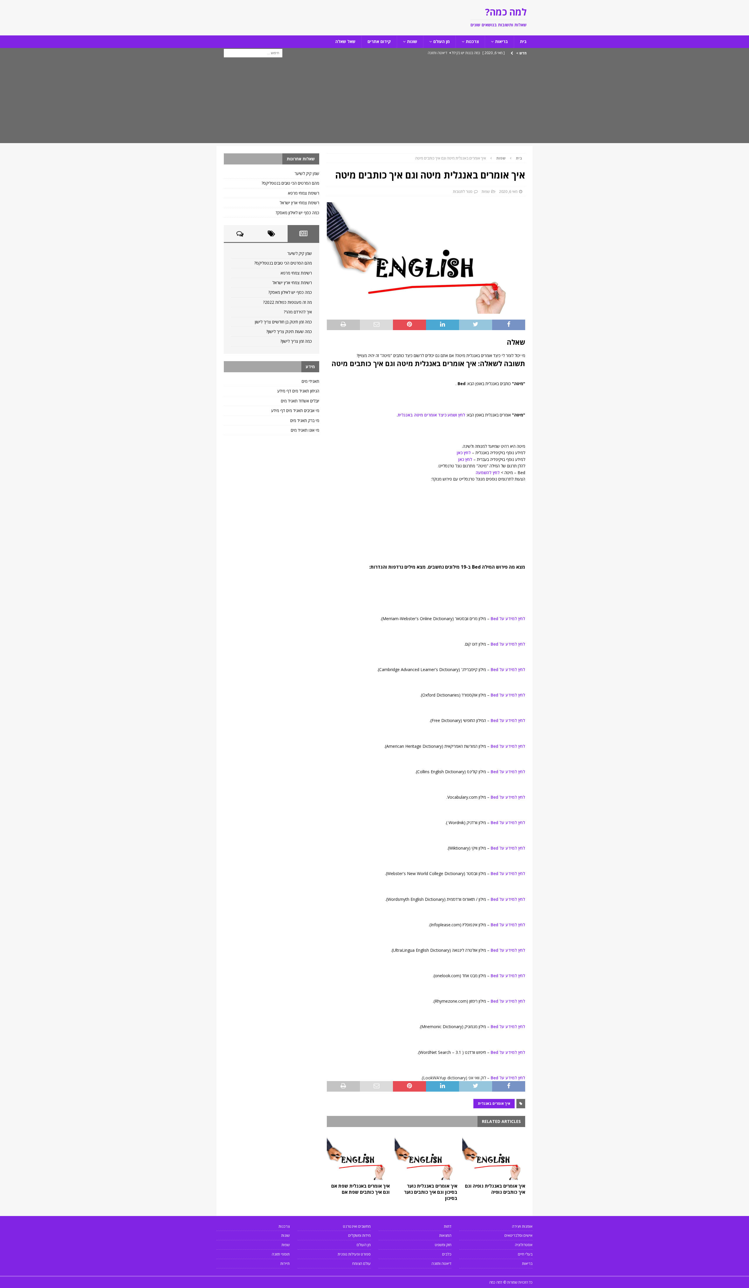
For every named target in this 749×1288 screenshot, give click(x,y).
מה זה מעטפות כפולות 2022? (287, 302)
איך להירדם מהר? (298, 312)
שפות (486, 191)
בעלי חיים (525, 1254)
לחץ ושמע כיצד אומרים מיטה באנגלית (431, 415)
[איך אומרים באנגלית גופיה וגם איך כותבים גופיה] (493, 1156)
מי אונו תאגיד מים (305, 430)
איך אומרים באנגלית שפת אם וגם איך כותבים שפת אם (360, 1189)
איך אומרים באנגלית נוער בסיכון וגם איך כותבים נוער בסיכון (430, 1192)
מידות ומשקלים (359, 1235)
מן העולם (441, 41)
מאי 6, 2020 (508, 191)
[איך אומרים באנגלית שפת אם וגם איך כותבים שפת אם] (358, 1156)
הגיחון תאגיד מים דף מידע (298, 391)
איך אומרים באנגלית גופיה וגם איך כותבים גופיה (495, 1189)
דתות (447, 1226)
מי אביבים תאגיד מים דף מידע (295, 410)
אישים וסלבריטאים (518, 1235)
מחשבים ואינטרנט (357, 1226)
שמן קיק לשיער (307, 173)
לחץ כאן (464, 452)
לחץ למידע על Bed (507, 618)
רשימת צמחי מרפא (303, 193)
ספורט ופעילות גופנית (354, 1254)
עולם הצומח (361, 1263)
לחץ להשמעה (488, 472)
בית (523, 41)
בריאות (501, 41)
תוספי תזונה (281, 1254)
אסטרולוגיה (523, 1244)
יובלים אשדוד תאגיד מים (300, 401)
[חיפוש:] (253, 52)
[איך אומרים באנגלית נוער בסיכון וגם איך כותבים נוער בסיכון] (426, 1156)
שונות (412, 41)
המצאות (445, 1235)
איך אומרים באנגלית (494, 1103)
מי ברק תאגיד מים (304, 420)
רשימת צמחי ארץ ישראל (299, 202)
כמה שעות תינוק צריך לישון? (289, 331)
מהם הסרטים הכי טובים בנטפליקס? (290, 183)
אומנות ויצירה (522, 1226)
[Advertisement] (374, 102)
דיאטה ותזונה (441, 1263)
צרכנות (472, 41)
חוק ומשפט (443, 1244)
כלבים (446, 1254)
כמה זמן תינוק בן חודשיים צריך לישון (283, 322)
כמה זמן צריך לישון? (296, 341)
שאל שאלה (345, 41)
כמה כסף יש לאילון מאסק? (297, 212)
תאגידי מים (310, 381)
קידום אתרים (379, 41)
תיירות (285, 1263)
